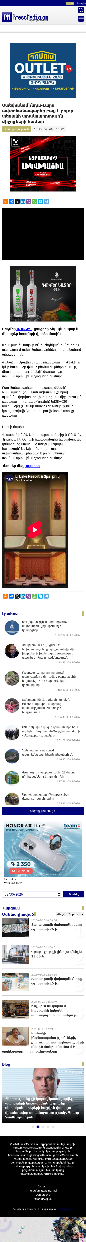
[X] (17, 201)
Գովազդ (43, 1186)
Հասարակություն (16, 129)
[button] (33, 1126)
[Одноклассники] (5, 201)
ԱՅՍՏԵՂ (24, 329)
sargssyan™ (66, 1209)
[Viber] (28, 201)
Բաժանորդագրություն (43, 1190)
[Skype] (40, 201)
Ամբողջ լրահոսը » (43, 810)
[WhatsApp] (34, 201)
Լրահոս (10, 613)
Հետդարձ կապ (43, 1198)
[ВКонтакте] (11, 201)
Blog (6, 1064)
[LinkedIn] (22, 201)
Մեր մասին (43, 1194)
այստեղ (32, 466)
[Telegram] (46, 201)
